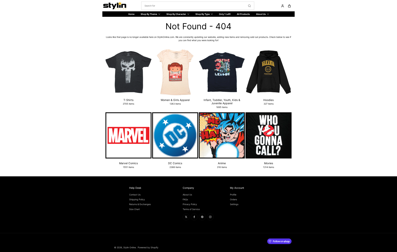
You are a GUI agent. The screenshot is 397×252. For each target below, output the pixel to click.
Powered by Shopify (148, 247)
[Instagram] (210, 216)
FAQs (185, 199)
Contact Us (135, 194)
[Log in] (282, 6)
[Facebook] (194, 216)
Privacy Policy (190, 204)
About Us (187, 194)
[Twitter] (186, 216)
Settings (234, 204)
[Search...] (249, 6)
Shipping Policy (137, 199)
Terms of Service (191, 209)
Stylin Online (129, 247)
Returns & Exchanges (140, 204)
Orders (233, 199)
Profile (233, 194)
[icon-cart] (289, 6)
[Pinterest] (202, 216)
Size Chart (134, 209)
